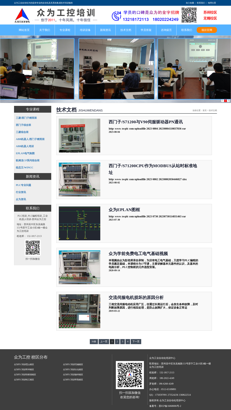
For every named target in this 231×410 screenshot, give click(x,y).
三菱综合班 (22, 132)
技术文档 (213, 110)
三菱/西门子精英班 (26, 118)
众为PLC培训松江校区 (24, 379)
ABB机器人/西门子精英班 (30, 139)
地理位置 (212, 3)
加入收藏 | (190, 3)
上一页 (103, 341)
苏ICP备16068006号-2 (170, 406)
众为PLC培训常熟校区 (73, 379)
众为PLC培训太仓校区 (73, 369)
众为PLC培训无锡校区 (73, 364)
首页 (205, 110)
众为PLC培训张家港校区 (25, 374)
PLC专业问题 (23, 185)
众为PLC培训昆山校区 (24, 364)
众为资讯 (21, 199)
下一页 (136, 341)
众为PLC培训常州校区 (24, 369)
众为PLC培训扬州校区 (73, 374)
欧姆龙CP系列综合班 (28, 160)
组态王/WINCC (24, 167)
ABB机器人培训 (25, 146)
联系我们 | (201, 3)
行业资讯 (21, 192)
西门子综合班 (23, 125)
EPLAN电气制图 (25, 153)
